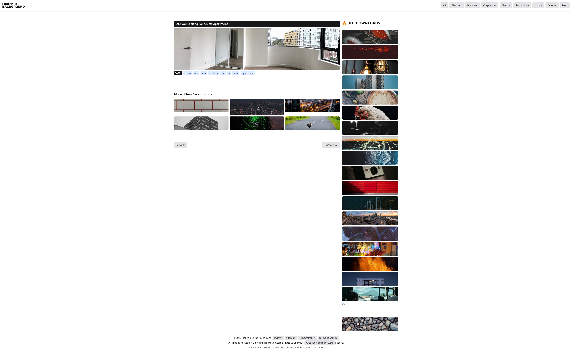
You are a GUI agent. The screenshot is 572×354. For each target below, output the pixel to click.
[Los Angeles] (257, 107)
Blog (564, 5)
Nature (506, 5)
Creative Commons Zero (320, 342)
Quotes (552, 5)
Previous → (331, 145)
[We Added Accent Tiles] (201, 107)
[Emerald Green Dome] (257, 123)
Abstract (456, 5)
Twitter (278, 338)
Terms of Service (328, 338)
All (444, 5)
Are (196, 73)
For (223, 73)
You (204, 73)
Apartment (248, 73)
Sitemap (291, 338)
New (235, 73)
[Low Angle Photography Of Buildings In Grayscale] (201, 123)
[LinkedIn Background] (13, 5)
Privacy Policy (307, 338)
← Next (180, 145)
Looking (213, 73)
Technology (522, 5)
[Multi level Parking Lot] (312, 107)
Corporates (489, 5)
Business (472, 5)
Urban (538, 5)
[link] (257, 49)
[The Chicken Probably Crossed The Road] (312, 123)
